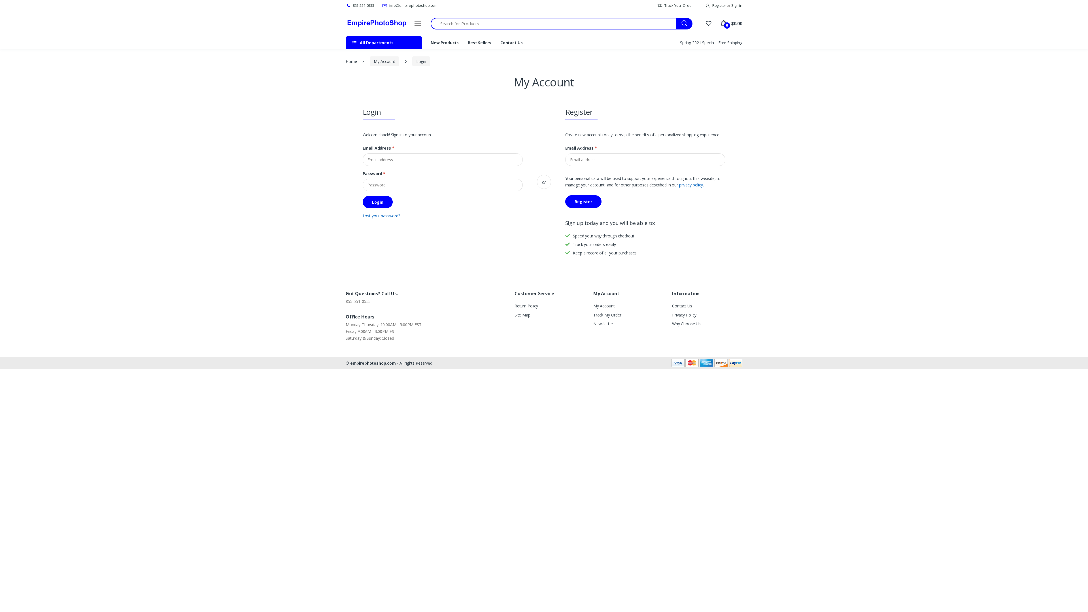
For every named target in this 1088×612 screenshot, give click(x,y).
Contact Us (511, 42)
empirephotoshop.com (373, 363)
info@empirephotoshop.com (412, 5)
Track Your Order (678, 5)
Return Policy (526, 306)
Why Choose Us (686, 323)
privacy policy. (691, 185)
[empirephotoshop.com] (377, 23)
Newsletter (603, 323)
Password (374, 173)
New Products (445, 42)
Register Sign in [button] (726, 5)
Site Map (522, 315)
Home (351, 61)
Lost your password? (381, 215)
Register (583, 201)
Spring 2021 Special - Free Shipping (711, 42)
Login (421, 61)
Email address (378, 148)
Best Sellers (479, 42)
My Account (384, 61)
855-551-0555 (363, 5)
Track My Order (607, 315)
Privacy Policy (684, 315)
